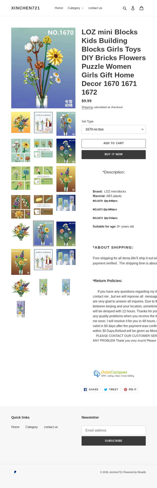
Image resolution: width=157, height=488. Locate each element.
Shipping (87, 107)
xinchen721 (25, 8)
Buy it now (114, 154)
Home (15, 427)
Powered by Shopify (134, 472)
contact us (51, 427)
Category (32, 427)
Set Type (87, 121)
